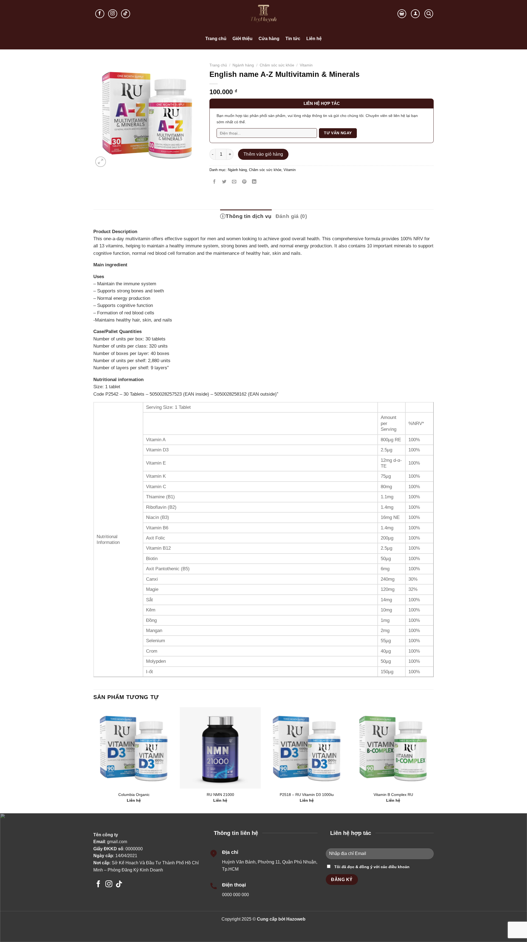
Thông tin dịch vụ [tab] (249, 216)
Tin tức (292, 38)
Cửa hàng (269, 38)
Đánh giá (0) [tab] (291, 216)
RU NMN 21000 (220, 794)
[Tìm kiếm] (428, 13)
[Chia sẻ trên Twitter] (224, 182)
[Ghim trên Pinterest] (244, 182)
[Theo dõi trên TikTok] (125, 13)
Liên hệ (314, 38)
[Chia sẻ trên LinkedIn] (254, 182)
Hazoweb (295, 919)
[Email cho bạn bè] (234, 182)
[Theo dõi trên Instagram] (112, 13)
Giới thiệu (242, 38)
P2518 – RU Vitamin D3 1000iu (307, 794)
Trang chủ (215, 38)
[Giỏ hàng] (401, 13)
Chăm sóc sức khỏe (277, 65)
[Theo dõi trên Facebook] (99, 13)
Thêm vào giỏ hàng (263, 154)
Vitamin (306, 65)
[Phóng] (100, 161)
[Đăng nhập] (415, 13)
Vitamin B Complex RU (393, 794)
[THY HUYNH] (263, 13)
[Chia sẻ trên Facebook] (214, 182)
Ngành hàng (243, 65)
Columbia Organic (134, 794)
